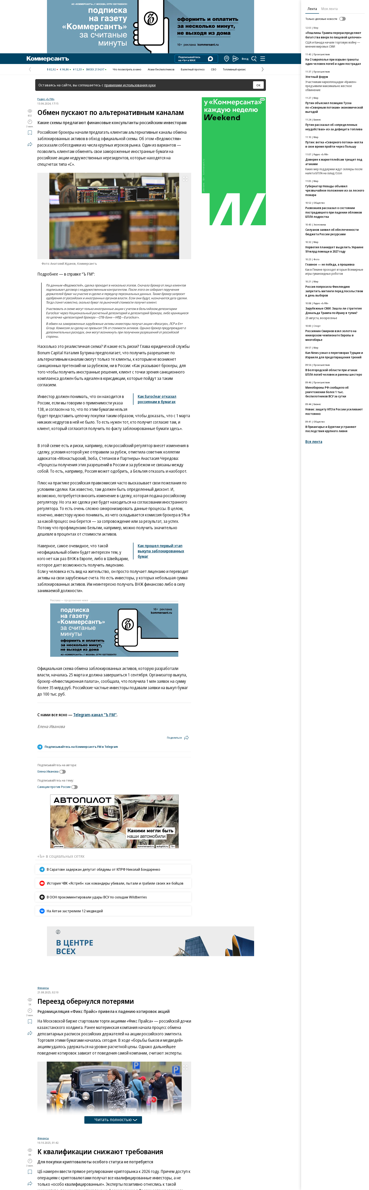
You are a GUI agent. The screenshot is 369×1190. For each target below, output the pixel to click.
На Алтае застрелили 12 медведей (75, 910)
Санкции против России (53, 787)
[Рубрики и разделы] (262, 58)
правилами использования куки (130, 85)
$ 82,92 (51, 69)
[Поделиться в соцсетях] (29, 144)
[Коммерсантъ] (48, 59)
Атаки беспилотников (161, 69)
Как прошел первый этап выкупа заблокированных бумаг (161, 551)
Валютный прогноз (193, 69)
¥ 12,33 (77, 69)
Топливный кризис (234, 69)
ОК (258, 85)
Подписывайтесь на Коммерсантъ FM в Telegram (81, 746)
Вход (245, 59)
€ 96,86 (64, 69)
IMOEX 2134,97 (95, 69)
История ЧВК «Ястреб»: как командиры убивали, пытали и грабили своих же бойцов (115, 883)
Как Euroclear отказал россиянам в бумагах (157, 399)
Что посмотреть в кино (127, 69)
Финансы (43, 988)
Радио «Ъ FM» (45, 99)
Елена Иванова (48, 771)
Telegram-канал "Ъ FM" (95, 715)
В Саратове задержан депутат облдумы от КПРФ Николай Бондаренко (103, 869)
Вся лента (313, 441)
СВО (213, 69)
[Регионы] (227, 58)
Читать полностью (113, 1119)
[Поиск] (254, 58)
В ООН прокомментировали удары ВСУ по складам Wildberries (97, 897)
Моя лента (329, 8)
